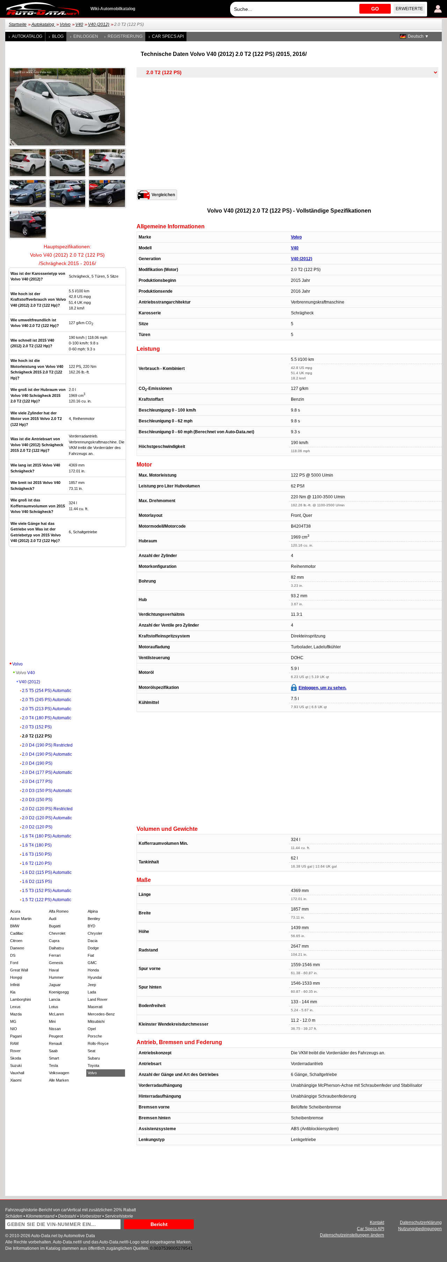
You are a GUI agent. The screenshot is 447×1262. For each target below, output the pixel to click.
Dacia (92, 941)
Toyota (93, 1065)
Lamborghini (20, 999)
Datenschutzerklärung (421, 1222)
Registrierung (125, 36)
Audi (52, 919)
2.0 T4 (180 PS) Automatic (46, 717)
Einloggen (85, 36)
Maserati (95, 1007)
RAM (14, 1043)
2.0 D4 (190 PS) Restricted (47, 745)
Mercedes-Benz (101, 1014)
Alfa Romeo (58, 911)
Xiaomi (15, 1080)
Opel (92, 1029)
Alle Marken (59, 1080)
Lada (92, 992)
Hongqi (16, 977)
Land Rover (98, 999)
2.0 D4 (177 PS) (37, 781)
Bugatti (54, 926)
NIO (13, 1029)
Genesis (56, 963)
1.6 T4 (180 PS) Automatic (46, 836)
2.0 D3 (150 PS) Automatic (47, 790)
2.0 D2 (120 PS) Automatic (47, 817)
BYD (91, 926)
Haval (54, 970)
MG (13, 1021)
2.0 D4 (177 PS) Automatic (47, 772)
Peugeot (56, 1036)
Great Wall (19, 970)
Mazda (16, 1014)
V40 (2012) (98, 24)
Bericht (159, 1224)
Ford (14, 963)
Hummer (56, 977)
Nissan (55, 1029)
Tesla (53, 1065)
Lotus (53, 1007)
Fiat (91, 955)
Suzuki (16, 1065)
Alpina (93, 911)
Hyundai (95, 977)
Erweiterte (409, 8)
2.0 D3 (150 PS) (37, 799)
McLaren (56, 1014)
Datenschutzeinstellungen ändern (352, 1235)
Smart (54, 1058)
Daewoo (17, 948)
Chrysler (95, 933)
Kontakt (377, 1222)
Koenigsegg (59, 992)
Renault (55, 1043)
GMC (92, 963)
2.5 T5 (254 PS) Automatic (46, 690)
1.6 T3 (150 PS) (37, 854)
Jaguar (55, 985)
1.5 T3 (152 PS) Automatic (46, 890)
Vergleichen (163, 194)
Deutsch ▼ (418, 36)
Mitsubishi (96, 1021)
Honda (93, 970)
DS (12, 955)
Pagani (16, 1036)
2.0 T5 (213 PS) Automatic (46, 708)
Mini (52, 1021)
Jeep (92, 985)
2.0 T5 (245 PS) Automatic (46, 699)
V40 (79, 24)
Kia (12, 992)
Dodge (93, 948)
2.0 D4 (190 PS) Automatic (47, 754)
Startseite (18, 24)
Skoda (15, 1058)
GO (375, 9)
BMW (14, 926)
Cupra (54, 941)
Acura (15, 911)
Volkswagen (59, 1073)
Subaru (94, 1058)
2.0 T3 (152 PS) (37, 727)
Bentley (94, 919)
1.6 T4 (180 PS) (37, 845)
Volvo (65, 24)
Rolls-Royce (98, 1043)
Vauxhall (17, 1073)
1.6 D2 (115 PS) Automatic (47, 872)
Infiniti (15, 985)
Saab (53, 1051)
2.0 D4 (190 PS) (37, 763)
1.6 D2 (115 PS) (37, 881)
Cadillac (16, 933)
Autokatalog (43, 24)
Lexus (15, 1007)
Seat (91, 1051)
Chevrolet (57, 933)
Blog (58, 36)
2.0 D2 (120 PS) (37, 827)
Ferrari (54, 955)
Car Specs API (168, 36)
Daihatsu (56, 948)
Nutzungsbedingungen (420, 1228)
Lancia (54, 999)
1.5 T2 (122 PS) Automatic (46, 899)
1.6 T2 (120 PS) (37, 863)
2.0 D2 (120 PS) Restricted (47, 808)
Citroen (16, 941)
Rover (15, 1051)
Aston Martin (20, 919)
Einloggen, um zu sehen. (322, 687)
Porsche (95, 1036)
